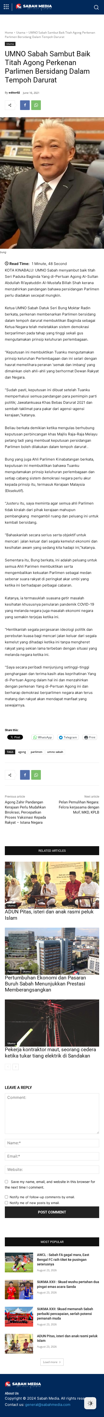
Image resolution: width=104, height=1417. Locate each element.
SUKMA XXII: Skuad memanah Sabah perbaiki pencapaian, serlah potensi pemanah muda (65, 1313)
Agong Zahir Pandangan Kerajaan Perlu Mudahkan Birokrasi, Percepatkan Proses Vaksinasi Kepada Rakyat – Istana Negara (25, 812)
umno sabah (55, 752)
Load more (50, 1362)
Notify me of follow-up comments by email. (42, 1197)
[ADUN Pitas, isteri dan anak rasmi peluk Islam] (52, 885)
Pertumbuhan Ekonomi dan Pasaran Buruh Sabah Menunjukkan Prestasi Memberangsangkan (45, 984)
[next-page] (16, 1067)
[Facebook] (25, 105)
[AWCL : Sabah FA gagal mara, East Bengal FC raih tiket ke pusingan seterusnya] (19, 1262)
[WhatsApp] (36, 105)
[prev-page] (8, 1067)
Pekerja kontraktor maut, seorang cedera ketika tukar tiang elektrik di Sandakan (50, 1052)
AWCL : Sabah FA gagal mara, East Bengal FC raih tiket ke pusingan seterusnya (63, 1259)
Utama (20, 32)
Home (9, 32)
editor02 (14, 92)
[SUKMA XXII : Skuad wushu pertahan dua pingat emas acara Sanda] (19, 1290)
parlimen (36, 752)
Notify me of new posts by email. (35, 1203)
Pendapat (13, 971)
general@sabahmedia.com (47, 1404)
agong (22, 752)
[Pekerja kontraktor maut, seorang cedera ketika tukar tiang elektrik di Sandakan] (52, 1023)
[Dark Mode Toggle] (90, 1403)
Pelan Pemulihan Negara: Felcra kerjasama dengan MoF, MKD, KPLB (79, 807)
